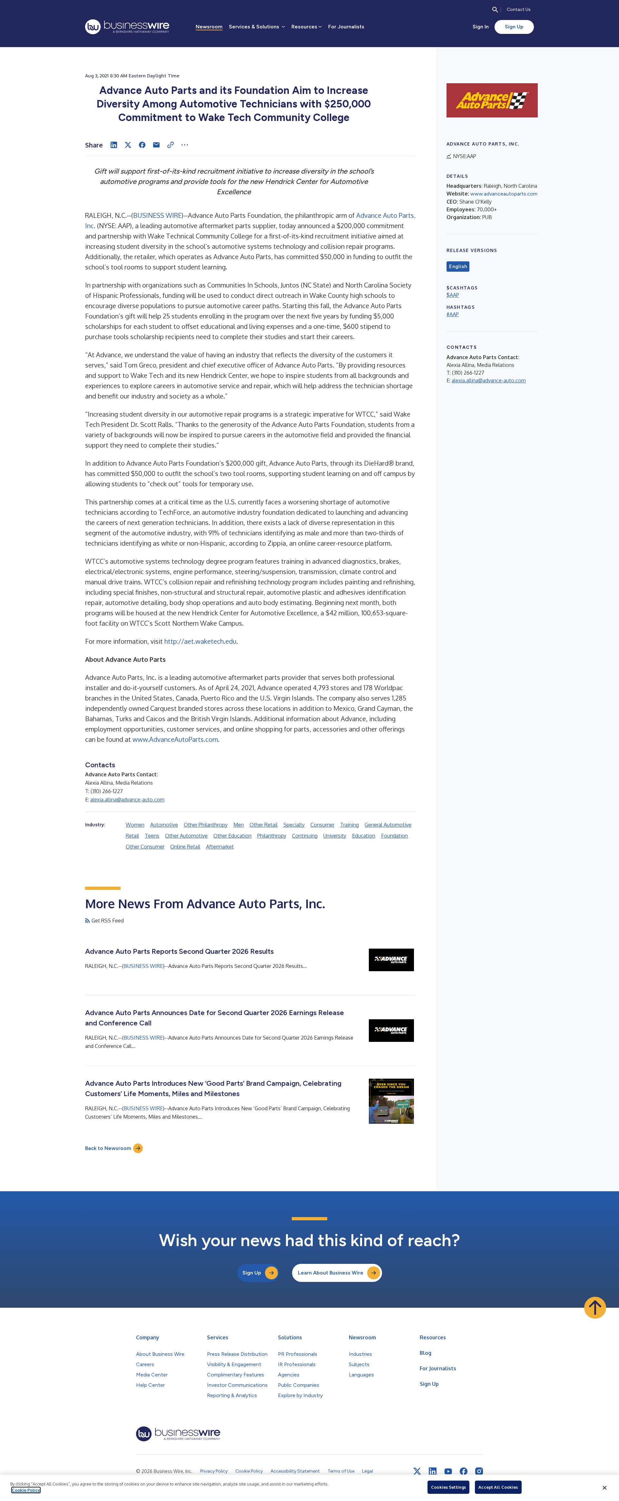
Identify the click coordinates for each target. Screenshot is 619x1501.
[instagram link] (479, 1471)
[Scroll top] (595, 1308)
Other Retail (264, 824)
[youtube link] (448, 1471)
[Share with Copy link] (170, 145)
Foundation (394, 835)
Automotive (164, 824)
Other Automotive (186, 835)
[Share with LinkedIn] (114, 145)
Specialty (294, 824)
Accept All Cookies (498, 1487)
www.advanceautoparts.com (503, 194)
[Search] (495, 10)
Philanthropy (271, 835)
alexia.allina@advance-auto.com (127, 799)
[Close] (604, 1488)
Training (349, 824)
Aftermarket (220, 846)
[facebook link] (463, 1471)
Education (363, 835)
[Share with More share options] (185, 145)
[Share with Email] (156, 145)
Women (135, 824)
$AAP (453, 295)
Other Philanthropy (206, 824)
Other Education (232, 835)
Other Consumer (145, 846)
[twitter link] (417, 1471)
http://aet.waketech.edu (200, 641)
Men (238, 824)
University (334, 835)
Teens (152, 835)
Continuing (305, 835)
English (458, 266)
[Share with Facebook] (142, 145)
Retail (132, 835)
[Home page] (127, 26)
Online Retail (185, 846)
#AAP (453, 314)
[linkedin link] (433, 1471)
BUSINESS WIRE (157, 215)
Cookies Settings (448, 1487)
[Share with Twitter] (128, 145)
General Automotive (388, 824)
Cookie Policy (26, 1490)
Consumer (322, 824)
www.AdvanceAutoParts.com (175, 739)
